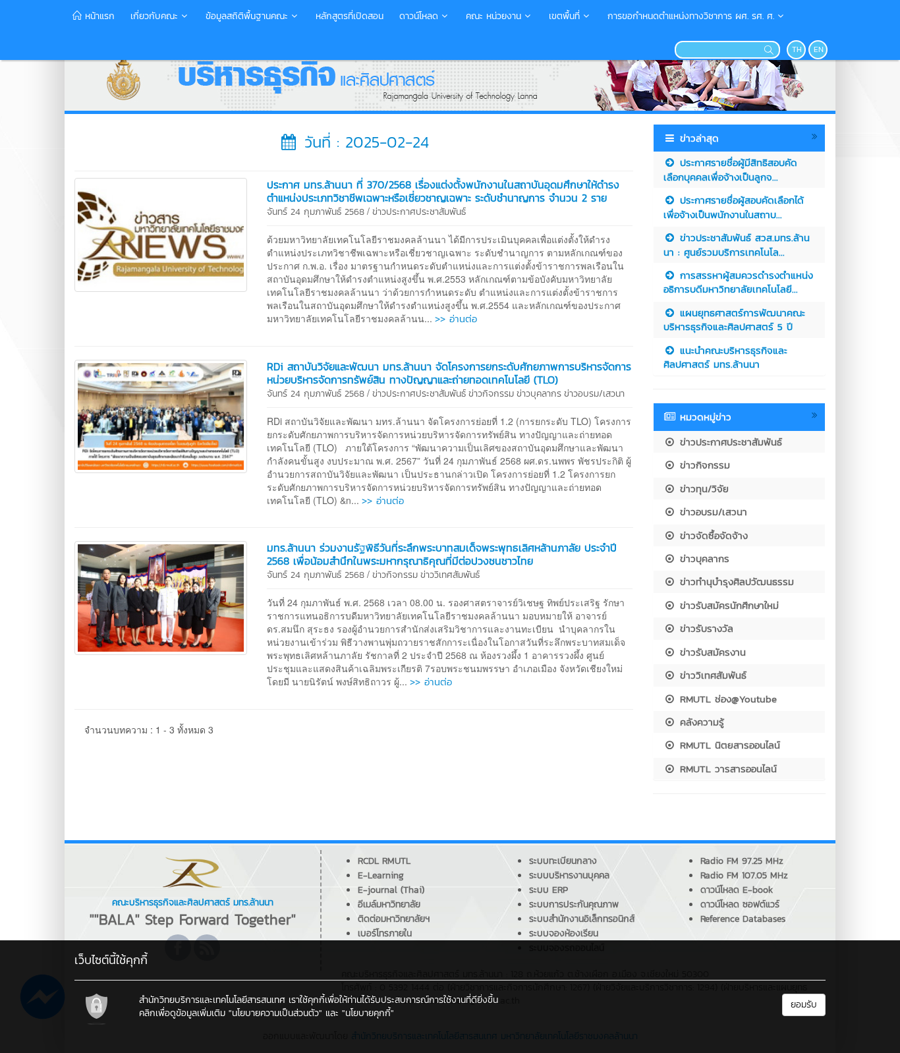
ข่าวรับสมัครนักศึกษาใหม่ (727, 605)
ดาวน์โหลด (418, 16)
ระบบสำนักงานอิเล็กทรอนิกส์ (581, 919)
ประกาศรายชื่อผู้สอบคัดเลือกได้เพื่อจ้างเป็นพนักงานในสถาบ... (733, 206)
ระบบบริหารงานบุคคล (569, 875)
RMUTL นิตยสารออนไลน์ (728, 745)
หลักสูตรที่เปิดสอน (349, 16)
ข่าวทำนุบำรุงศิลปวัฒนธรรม (735, 581)
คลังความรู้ (700, 721)
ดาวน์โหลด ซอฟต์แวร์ (739, 904)
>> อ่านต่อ (456, 318)
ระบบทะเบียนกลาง (563, 861)
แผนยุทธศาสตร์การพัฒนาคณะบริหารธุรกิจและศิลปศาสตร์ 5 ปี (734, 319)
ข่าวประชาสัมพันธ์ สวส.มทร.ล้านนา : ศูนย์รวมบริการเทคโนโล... (736, 244)
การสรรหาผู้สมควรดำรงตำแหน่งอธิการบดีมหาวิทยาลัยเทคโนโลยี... (738, 282)
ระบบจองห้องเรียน (563, 933)
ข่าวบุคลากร (539, 394)
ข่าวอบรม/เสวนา (594, 394)
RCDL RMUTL (384, 861)
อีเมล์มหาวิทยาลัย (389, 904)
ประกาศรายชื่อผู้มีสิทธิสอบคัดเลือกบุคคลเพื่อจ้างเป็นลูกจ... (730, 169)
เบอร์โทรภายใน (385, 933)
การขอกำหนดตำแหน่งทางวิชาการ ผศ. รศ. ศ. (690, 16)
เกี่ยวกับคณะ (154, 16)
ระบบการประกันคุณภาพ (574, 904)
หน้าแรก (98, 16)
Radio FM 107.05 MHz (744, 875)
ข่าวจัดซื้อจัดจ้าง (712, 535)
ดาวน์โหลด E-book (736, 890)
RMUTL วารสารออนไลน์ (726, 768)
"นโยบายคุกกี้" (368, 1013)
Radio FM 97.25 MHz (741, 861)
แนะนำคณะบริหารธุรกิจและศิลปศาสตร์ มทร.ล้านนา (725, 357)
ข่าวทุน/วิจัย (702, 488)
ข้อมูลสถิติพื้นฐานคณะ (247, 16)
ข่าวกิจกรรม (491, 394)
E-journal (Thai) (391, 890)
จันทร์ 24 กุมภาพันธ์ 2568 (315, 212)
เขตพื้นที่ (564, 16)
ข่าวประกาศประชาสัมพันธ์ (419, 212)
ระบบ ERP (548, 890)
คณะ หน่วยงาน (493, 16)
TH (797, 49)
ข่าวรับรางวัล (704, 628)
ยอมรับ (804, 1004)
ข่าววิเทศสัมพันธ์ (450, 575)
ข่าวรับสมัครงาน (711, 652)
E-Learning (381, 875)
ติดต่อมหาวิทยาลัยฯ (394, 919)
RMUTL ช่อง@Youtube (726, 698)
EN (819, 49)
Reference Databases (742, 919)
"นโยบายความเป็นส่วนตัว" (275, 1013)
